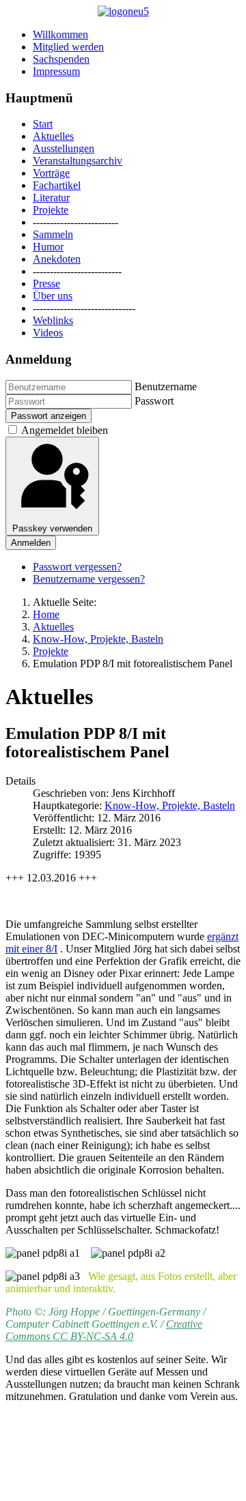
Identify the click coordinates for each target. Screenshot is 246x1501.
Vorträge (51, 173)
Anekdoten (57, 259)
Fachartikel (57, 185)
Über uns (52, 296)
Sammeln (53, 234)
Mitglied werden (68, 47)
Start (43, 124)
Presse (46, 283)
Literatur (51, 197)
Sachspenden (61, 59)
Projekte (50, 210)
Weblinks (53, 320)
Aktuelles (53, 136)
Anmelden (31, 543)
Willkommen (60, 34)
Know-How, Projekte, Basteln (170, 805)
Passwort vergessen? (77, 566)
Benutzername (166, 386)
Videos (48, 332)
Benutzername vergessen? (89, 579)
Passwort (154, 401)
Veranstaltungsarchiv (77, 160)
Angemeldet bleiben (64, 430)
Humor (48, 246)
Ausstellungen (63, 148)
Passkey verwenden (52, 528)
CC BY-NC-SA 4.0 (93, 1336)
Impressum (56, 71)
